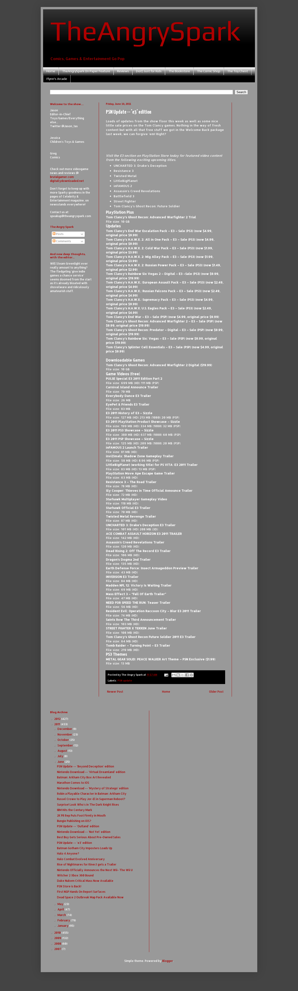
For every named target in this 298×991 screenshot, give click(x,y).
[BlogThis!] (178, 675)
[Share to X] (182, 675)
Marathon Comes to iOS (73, 782)
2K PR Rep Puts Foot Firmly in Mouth (81, 815)
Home (50, 71)
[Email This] (173, 675)
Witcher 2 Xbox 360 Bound (75, 875)
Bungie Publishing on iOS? (74, 821)
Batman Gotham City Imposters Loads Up (84, 848)
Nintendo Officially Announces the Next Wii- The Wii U (95, 870)
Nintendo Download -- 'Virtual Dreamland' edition (91, 772)
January (63, 925)
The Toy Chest (237, 71)
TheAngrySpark (145, 30)
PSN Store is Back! (69, 886)
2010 (57, 932)
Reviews (123, 71)
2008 (58, 943)
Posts (59, 234)
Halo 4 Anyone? (68, 853)
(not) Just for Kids (149, 71)
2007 (58, 949)
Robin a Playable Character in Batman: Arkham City (91, 793)
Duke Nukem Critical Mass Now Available (85, 880)
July (61, 756)
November (65, 734)
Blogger (167, 961)
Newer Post (115, 691)
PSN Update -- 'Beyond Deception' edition (85, 766)
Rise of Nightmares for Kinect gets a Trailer (86, 864)
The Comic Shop (208, 71)
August (63, 751)
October (64, 740)
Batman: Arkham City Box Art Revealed (84, 777)
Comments (63, 241)
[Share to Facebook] (187, 675)
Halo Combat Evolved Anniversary (81, 859)
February (64, 920)
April (61, 909)
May (61, 904)
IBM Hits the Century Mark (74, 810)
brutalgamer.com (62, 177)
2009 (58, 938)
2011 (57, 724)
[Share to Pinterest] (191, 675)
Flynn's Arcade (57, 79)
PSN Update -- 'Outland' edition (78, 826)
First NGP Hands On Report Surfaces (81, 891)
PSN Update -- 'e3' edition (74, 843)
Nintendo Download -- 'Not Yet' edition (83, 832)
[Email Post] (166, 674)
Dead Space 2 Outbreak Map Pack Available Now (90, 897)
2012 (57, 719)
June (61, 761)
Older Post (216, 691)
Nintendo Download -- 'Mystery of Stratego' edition (93, 788)
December (65, 729)
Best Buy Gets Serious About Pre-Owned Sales (89, 837)
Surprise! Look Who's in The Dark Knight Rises (88, 804)
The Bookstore (179, 71)
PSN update (125, 680)
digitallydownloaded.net (67, 181)
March (62, 915)
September (66, 745)
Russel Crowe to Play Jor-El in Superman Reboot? (91, 799)
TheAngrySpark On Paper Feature (86, 71)
